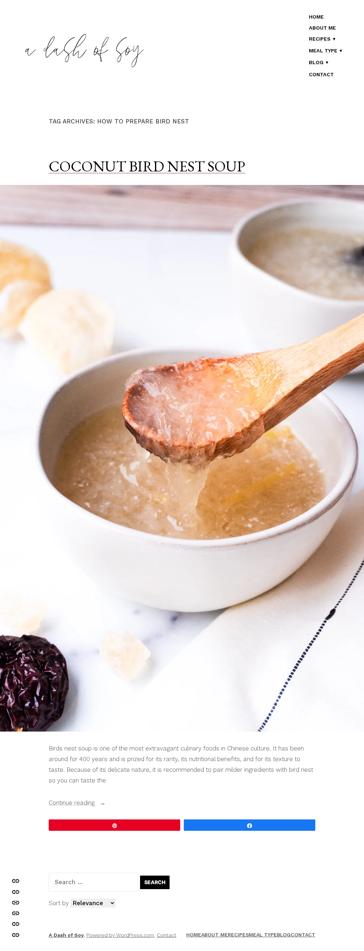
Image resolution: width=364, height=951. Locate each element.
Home (316, 17)
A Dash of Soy (66, 935)
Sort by (60, 903)
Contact (321, 74)
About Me (322, 28)
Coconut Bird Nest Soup (147, 166)
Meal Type (323, 50)
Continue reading (85, 803)
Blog (316, 62)
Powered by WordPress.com (120, 935)
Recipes (320, 39)
